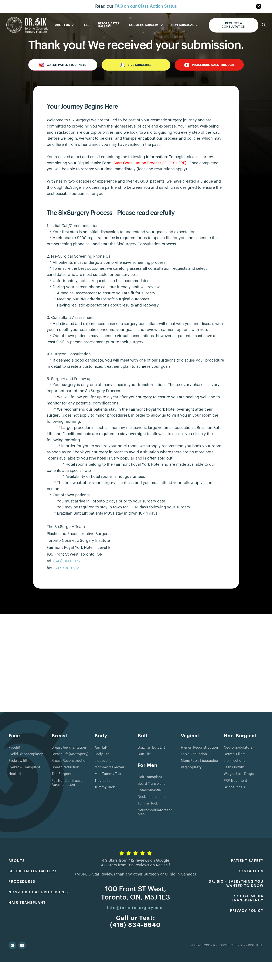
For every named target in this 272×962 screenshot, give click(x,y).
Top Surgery (61, 774)
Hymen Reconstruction (199, 747)
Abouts (16, 861)
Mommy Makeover (109, 767)
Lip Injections (234, 760)
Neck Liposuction (152, 797)
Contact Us (251, 871)
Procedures (21, 881)
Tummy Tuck (105, 787)
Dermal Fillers (234, 754)
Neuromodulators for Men (155, 812)
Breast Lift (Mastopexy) (70, 754)
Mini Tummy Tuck (108, 774)
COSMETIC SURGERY (144, 25)
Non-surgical (182, 25)
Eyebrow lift (17, 760)
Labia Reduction (194, 754)
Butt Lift (144, 754)
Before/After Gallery (108, 25)
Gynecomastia (149, 790)
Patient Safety (247, 861)
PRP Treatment (235, 780)
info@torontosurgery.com (135, 908)
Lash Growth (234, 767)
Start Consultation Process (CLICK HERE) (149, 163)
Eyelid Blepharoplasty (25, 754)
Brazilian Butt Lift (151, 747)
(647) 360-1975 (66, 561)
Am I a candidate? (233, 25)
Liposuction (104, 760)
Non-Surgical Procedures (38, 892)
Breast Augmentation (69, 747)
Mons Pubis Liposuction (200, 760)
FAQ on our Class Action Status (146, 6)
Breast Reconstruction (70, 760)
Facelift (14, 747)
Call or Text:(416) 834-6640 (135, 921)
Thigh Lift (102, 780)
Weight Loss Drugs (239, 774)
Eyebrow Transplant (24, 767)
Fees (85, 25)
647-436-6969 (67, 568)
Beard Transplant (151, 783)
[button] (64, 25)
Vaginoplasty (191, 767)
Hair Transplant (150, 777)
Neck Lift (15, 774)
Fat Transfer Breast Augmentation (67, 782)
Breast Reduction (65, 767)
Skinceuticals (234, 787)
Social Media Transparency (248, 898)
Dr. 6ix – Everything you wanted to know (236, 883)
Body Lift (102, 754)
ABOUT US (62, 25)
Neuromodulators (238, 747)
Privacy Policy (247, 910)
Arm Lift (101, 747)
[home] (27, 25)
